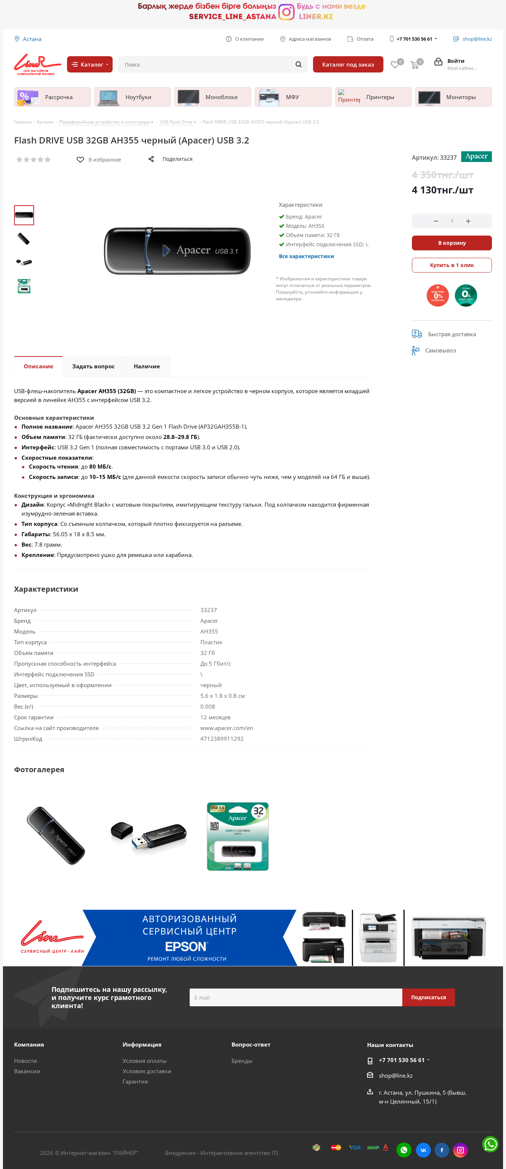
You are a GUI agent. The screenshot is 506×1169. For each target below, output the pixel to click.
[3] (33, 160)
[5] (47, 160)
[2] (26, 160)
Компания (29, 1044)
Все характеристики (306, 256)
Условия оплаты (145, 1060)
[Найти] (298, 64)
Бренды (242, 1060)
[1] (19, 160)
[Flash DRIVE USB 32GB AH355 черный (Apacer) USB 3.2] (59, 836)
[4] (40, 160)
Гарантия (135, 1081)
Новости (25, 1060)
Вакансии (27, 1071)
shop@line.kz (396, 1075)
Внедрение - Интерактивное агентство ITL (222, 1152)
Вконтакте (423, 1150)
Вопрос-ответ (251, 1044)
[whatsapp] (404, 1150)
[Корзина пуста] (414, 64)
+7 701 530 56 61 (414, 39)
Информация (142, 1044)
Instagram (460, 1150)
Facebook (442, 1150)
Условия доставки (147, 1071)
